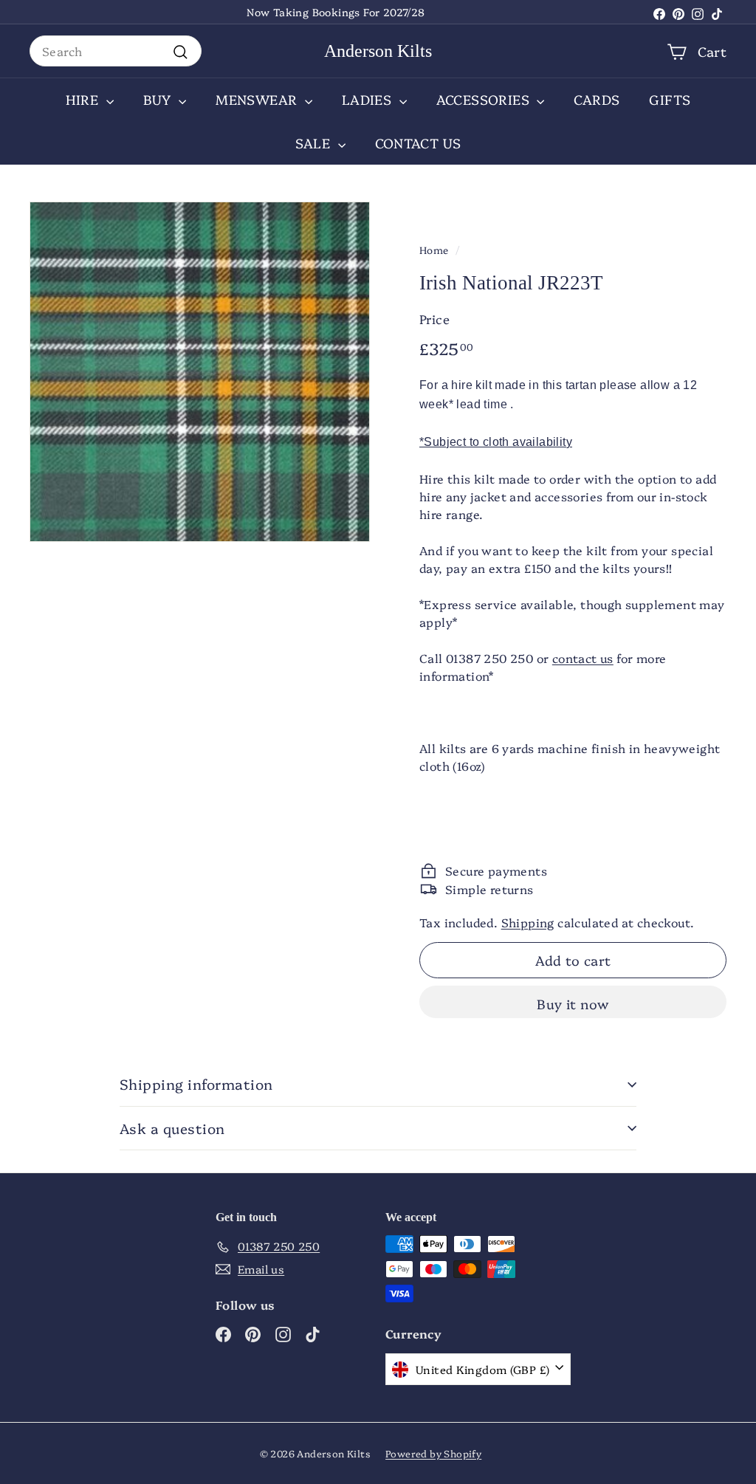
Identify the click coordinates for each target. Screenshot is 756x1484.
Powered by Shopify (433, 1453)
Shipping (527, 922)
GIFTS (669, 99)
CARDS (596, 99)
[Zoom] (199, 371)
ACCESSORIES (485, 99)
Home (434, 249)
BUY (159, 99)
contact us (583, 658)
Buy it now (573, 1004)
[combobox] (116, 50)
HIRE (84, 99)
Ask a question (172, 1128)
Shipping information (196, 1083)
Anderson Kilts (378, 51)
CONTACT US (418, 143)
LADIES (369, 99)
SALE (314, 143)
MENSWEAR (258, 99)
